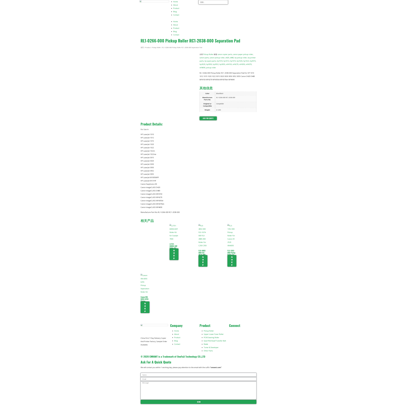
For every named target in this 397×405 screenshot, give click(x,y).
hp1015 (233, 61)
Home (175, 2)
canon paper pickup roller (243, 54)
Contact (176, 15)
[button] (183, 18)
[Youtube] (237, 331)
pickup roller (211, 67)
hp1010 (220, 61)
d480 (232, 58)
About (175, 5)
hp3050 (209, 64)
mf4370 (249, 64)
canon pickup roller (217, 58)
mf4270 (235, 64)
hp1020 (239, 61)
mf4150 (229, 64)
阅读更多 (174, 254)
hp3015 (253, 61)
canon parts (204, 58)
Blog (175, 11)
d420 (227, 58)
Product (176, 8)
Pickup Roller (156, 47)
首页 (142, 47)
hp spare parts (210, 61)
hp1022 (246, 61)
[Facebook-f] (231, 331)
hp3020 (202, 64)
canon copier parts (225, 54)
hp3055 (222, 64)
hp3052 (216, 64)
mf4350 (242, 64)
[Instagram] (242, 331)
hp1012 (226, 61)
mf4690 (202, 67)
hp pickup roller (241, 58)
